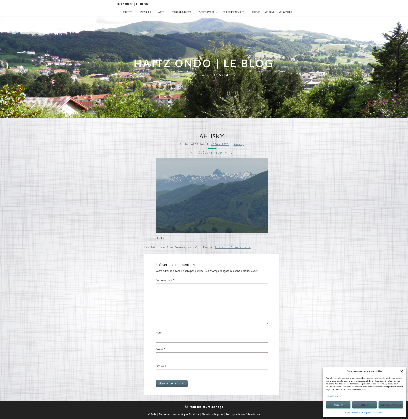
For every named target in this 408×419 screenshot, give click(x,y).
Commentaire (165, 280)
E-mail (160, 349)
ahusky (238, 144)
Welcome (269, 12)
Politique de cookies (352, 413)
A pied (161, 12)
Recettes (127, 12)
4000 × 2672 (220, 144)
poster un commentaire (233, 247)
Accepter (338, 404)
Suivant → (224, 152)
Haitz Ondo (145, 12)
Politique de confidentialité (372, 413)
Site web (161, 366)
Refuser (365, 404)
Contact (255, 12)
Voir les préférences (391, 404)
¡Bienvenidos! (285, 12)
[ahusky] (212, 196)
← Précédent (202, 152)
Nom (160, 332)
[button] (401, 371)
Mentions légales (212, 414)
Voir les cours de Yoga (206, 407)
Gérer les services (334, 396)
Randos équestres (181, 12)
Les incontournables (233, 12)
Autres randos (207, 12)
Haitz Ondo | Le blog (132, 4)
